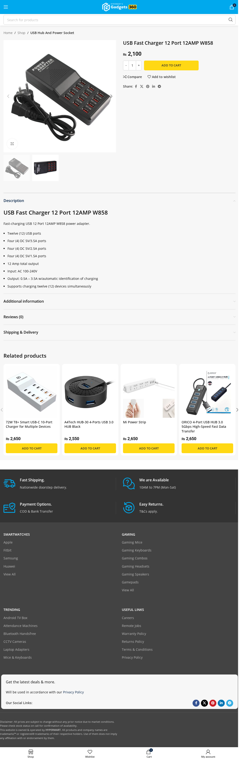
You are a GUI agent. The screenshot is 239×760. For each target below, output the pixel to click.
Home (8, 33)
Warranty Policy (134, 633)
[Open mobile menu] (6, 7)
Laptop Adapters (16, 649)
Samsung (11, 558)
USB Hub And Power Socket (52, 33)
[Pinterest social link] (148, 86)
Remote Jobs (131, 625)
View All (10, 574)
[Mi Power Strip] (149, 392)
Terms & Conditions (137, 649)
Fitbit (7, 550)
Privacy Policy (132, 657)
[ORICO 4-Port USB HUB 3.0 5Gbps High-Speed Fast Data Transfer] (207, 392)
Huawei (9, 566)
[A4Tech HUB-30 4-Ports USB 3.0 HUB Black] (90, 392)
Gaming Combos (135, 558)
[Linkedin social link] (153, 86)
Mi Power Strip (134, 422)
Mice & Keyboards (18, 657)
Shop (21, 33)
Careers (128, 618)
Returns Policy (133, 641)
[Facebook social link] (136, 86)
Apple (8, 542)
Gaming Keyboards (136, 550)
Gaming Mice (132, 542)
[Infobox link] (60, 484)
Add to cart (171, 65)
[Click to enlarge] (12, 144)
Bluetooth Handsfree (20, 633)
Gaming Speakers (135, 574)
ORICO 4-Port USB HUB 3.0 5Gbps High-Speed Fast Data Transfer (204, 426)
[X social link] (142, 86)
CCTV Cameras (15, 641)
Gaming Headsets (135, 566)
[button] (8, 96)
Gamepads (130, 582)
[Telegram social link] (159, 86)
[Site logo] (119, 6)
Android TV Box (15, 618)
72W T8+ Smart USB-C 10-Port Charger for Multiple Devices (29, 424)
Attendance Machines (21, 625)
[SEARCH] (230, 20)
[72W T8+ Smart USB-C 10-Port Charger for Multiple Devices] (31, 392)
